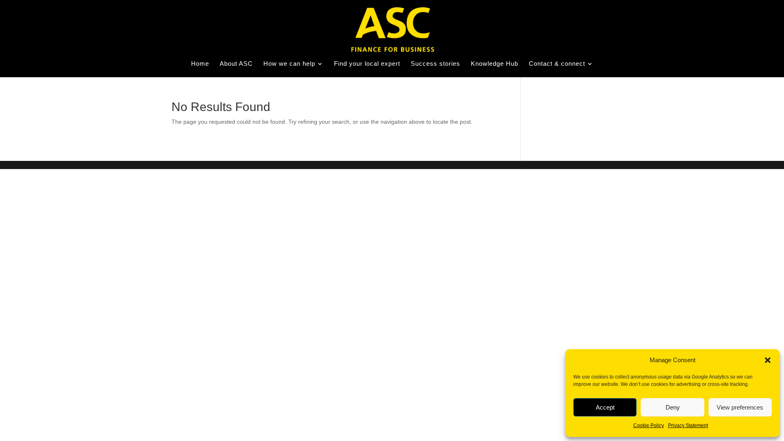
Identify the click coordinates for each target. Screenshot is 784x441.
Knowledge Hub (494, 64)
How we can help (289, 64)
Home (200, 64)
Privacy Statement (688, 425)
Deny (673, 407)
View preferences (740, 407)
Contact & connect (557, 64)
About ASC (236, 64)
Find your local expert (367, 64)
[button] (768, 360)
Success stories (435, 64)
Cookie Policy (648, 425)
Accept (605, 407)
